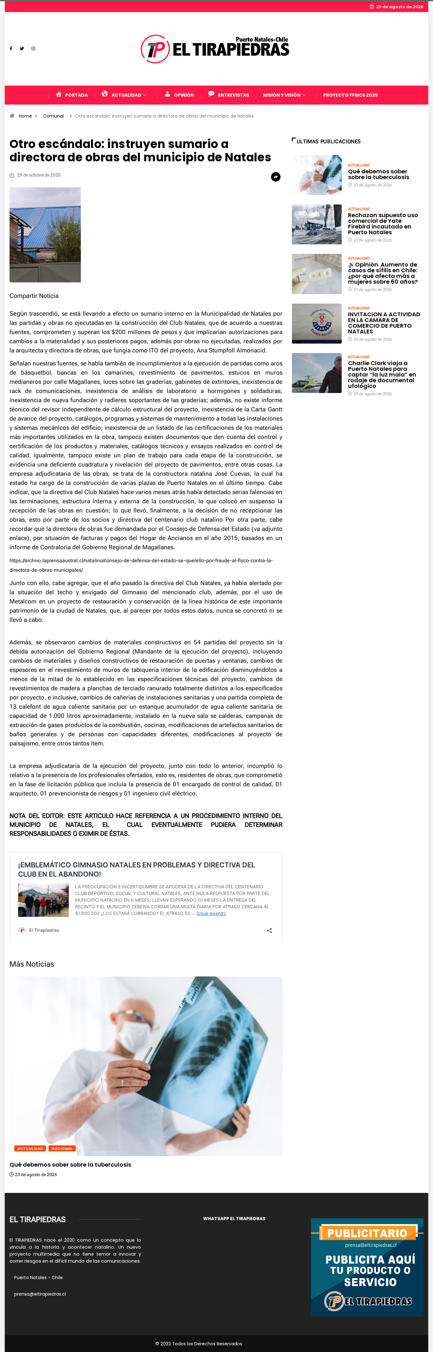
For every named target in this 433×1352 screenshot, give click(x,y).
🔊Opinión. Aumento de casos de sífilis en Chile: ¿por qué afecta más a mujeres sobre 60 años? (383, 273)
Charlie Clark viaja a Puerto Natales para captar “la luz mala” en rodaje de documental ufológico (382, 374)
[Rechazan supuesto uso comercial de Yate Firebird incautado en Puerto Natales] (317, 224)
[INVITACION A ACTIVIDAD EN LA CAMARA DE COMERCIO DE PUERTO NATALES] (317, 324)
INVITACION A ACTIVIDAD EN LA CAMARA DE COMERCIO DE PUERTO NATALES (384, 322)
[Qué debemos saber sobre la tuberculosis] (317, 175)
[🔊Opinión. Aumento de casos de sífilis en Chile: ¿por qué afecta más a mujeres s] (317, 274)
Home (25, 116)
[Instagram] (33, 49)
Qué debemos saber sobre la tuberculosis (70, 1165)
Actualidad (30, 1148)
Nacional (62, 1148)
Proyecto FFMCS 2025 (350, 95)
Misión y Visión (282, 95)
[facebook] (11, 49)
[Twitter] (22, 49)
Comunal (53, 116)
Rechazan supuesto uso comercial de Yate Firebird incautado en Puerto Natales (383, 223)
